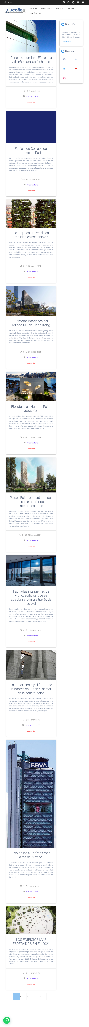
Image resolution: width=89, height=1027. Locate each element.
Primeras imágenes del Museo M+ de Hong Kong (31, 323)
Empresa (33, 8)
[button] (6, 1020)
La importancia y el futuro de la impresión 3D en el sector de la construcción (31, 689)
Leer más (31, 102)
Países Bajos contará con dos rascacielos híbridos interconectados (31, 502)
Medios (71, 8)
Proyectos (59, 8)
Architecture (32, 185)
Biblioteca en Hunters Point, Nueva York (31, 409)
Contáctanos (35, 13)
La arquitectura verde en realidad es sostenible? (31, 235)
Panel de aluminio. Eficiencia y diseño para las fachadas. (31, 60)
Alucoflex (45, 8)
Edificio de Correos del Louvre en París (31, 151)
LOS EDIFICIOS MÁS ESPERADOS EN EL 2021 (31, 942)
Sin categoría (32, 96)
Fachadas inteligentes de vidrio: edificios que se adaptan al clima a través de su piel (31, 597)
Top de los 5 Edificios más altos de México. (31, 855)
